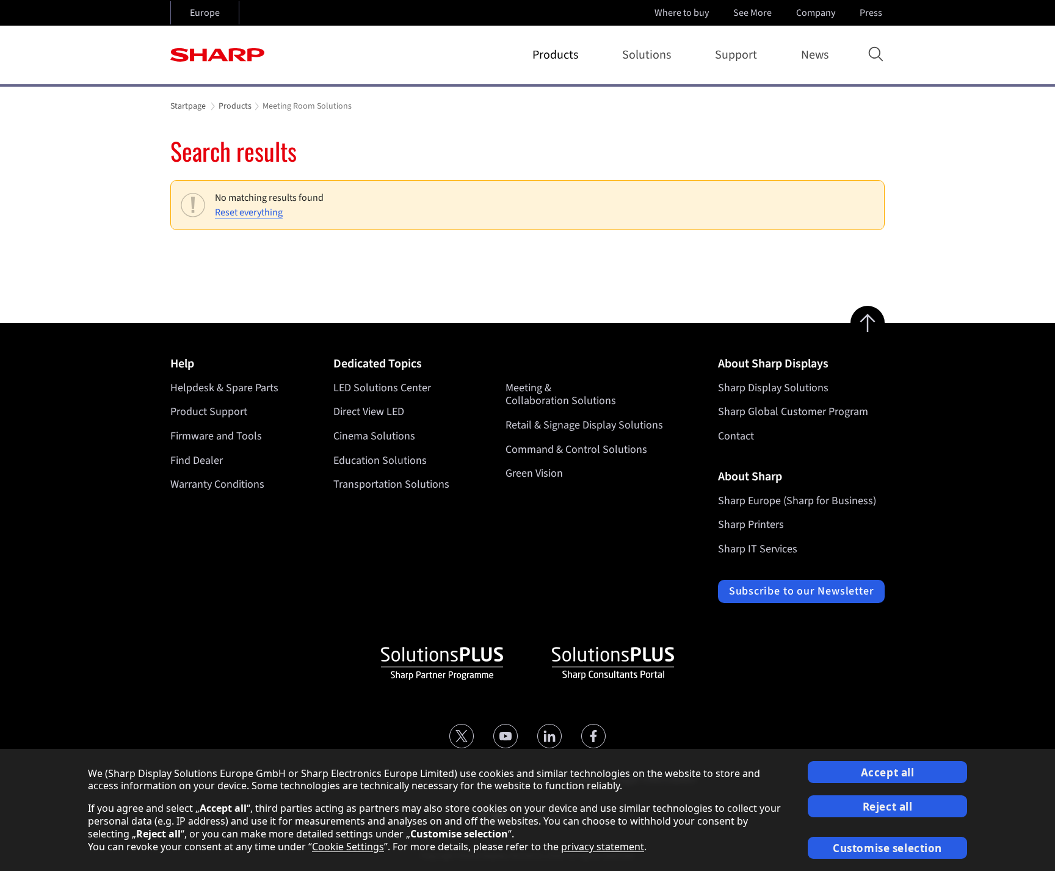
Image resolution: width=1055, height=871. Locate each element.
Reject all (888, 807)
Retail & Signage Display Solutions (584, 425)
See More (752, 13)
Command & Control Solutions (576, 449)
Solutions (646, 54)
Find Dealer (196, 460)
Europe (205, 13)
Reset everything (249, 212)
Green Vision (534, 473)
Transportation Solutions (391, 484)
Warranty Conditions (217, 484)
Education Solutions (380, 460)
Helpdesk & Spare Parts (224, 388)
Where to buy (681, 13)
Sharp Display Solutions (773, 388)
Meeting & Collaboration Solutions (561, 394)
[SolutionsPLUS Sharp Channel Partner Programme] (442, 663)
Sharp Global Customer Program (793, 411)
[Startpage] (217, 55)
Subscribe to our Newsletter (801, 591)
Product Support (208, 411)
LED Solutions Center (382, 388)
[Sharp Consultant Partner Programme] (613, 663)
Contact (736, 436)
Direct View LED (368, 411)
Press (871, 13)
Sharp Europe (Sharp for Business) (797, 500)
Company (815, 13)
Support (736, 54)
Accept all (888, 772)
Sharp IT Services (757, 549)
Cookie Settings (348, 846)
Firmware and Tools (216, 436)
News (814, 54)
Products (555, 54)
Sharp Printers (751, 524)
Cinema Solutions (374, 436)
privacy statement (602, 846)
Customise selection (887, 848)
